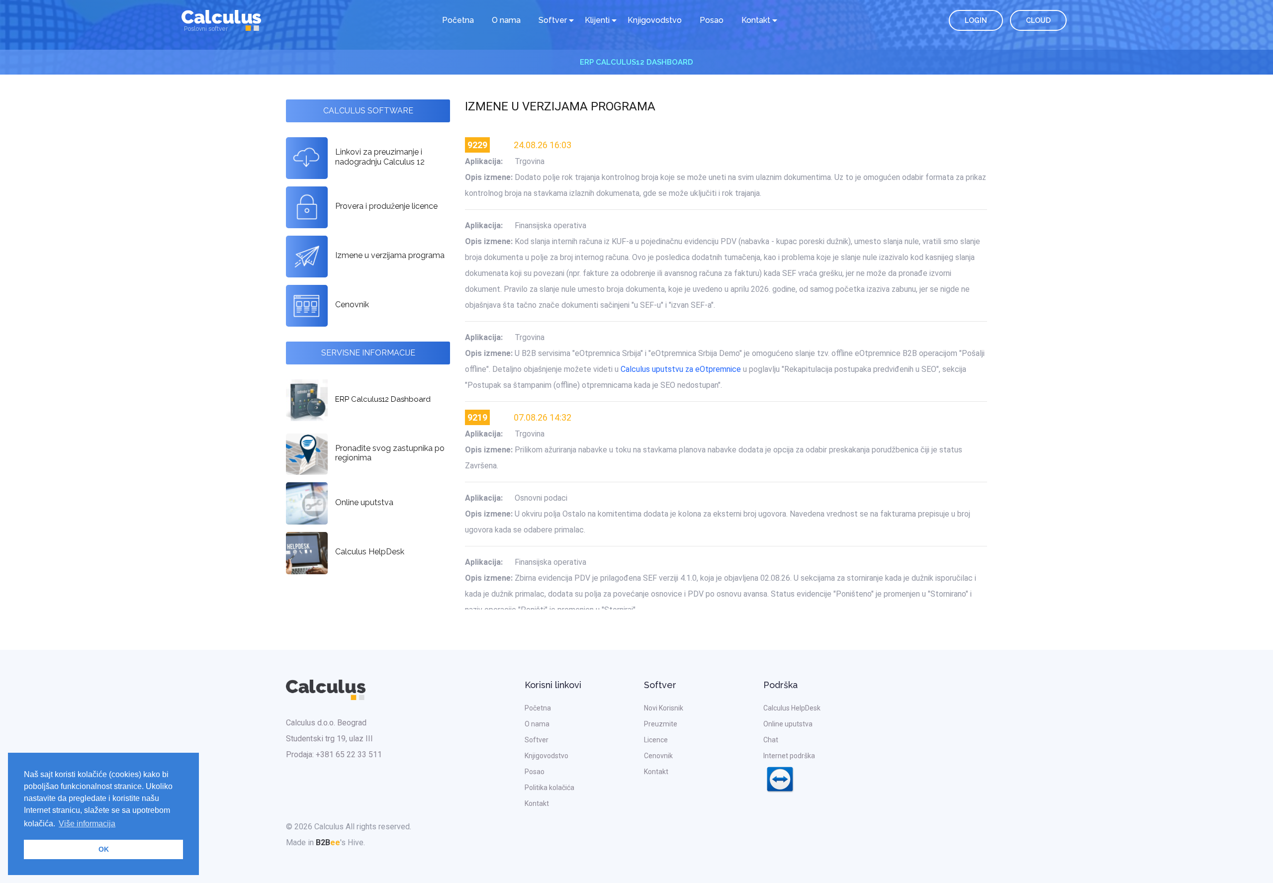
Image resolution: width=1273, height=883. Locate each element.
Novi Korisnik (663, 708)
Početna (458, 20)
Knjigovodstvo (655, 20)
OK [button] (103, 849)
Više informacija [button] (87, 823)
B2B (328, 842)
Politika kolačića (549, 788)
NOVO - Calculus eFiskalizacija (637, 62)
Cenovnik (658, 756)
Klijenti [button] (597, 20)
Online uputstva (788, 724)
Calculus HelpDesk (791, 708)
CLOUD (1038, 20)
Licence (656, 740)
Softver (536, 740)
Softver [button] (553, 20)
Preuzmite (660, 724)
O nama (506, 20)
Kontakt (537, 803)
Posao (712, 20)
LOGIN (976, 20)
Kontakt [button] (755, 20)
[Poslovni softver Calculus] (221, 19)
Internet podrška (789, 756)
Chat (770, 740)
